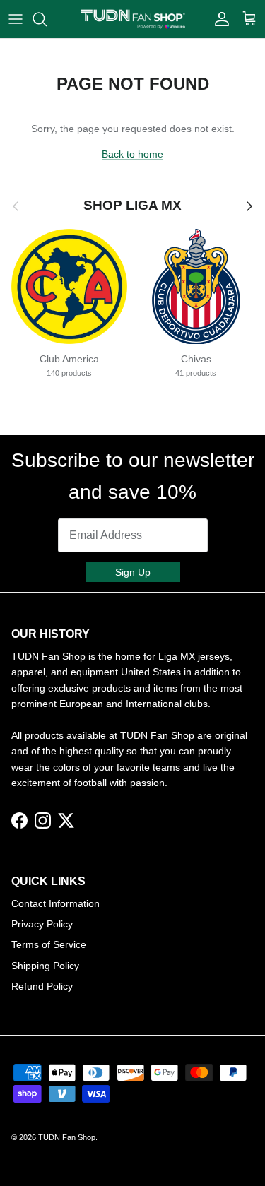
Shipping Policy (45, 965)
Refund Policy (42, 986)
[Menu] (15, 19)
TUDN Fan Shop (66, 1137)
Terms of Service (48, 944)
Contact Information (55, 903)
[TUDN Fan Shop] (132, 19)
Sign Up (133, 572)
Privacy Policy (42, 924)
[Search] (46, 19)
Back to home (132, 154)
